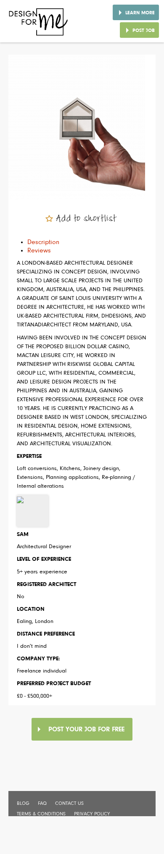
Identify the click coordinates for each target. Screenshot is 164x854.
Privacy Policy (92, 814)
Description (43, 242)
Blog (23, 803)
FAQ (42, 803)
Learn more (140, 13)
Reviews (39, 250)
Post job (143, 30)
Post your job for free (86, 729)
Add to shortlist (86, 219)
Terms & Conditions (41, 814)
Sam (23, 535)
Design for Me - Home (38, 25)
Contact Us (69, 803)
